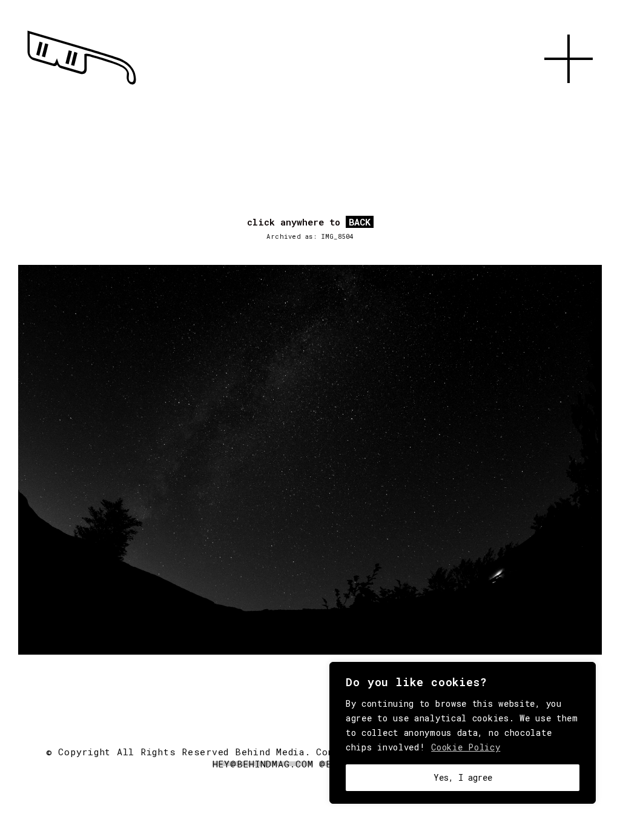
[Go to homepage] (81, 84)
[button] (568, 97)
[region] (462, 733)
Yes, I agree (463, 777)
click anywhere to (309, 222)
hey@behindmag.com (263, 764)
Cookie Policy (465, 747)
